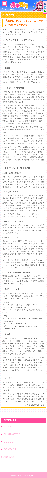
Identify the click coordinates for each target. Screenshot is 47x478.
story (8, 426)
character (12, 434)
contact (9, 449)
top (42, 465)
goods (8, 441)
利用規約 (8, 456)
